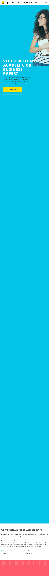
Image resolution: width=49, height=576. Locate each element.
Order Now (12, 89)
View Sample (12, 97)
